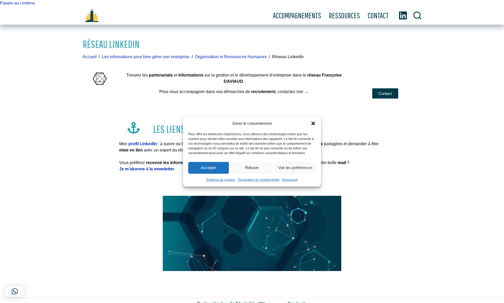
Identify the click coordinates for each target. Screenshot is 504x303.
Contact (378, 15)
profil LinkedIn (142, 144)
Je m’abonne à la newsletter (146, 169)
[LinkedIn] (403, 15)
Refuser (252, 167)
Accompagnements (297, 15)
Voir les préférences (295, 167)
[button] (313, 123)
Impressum (290, 179)
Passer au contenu (17, 3)
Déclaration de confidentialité (259, 179)
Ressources (344, 15)
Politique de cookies (220, 179)
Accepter (208, 167)
